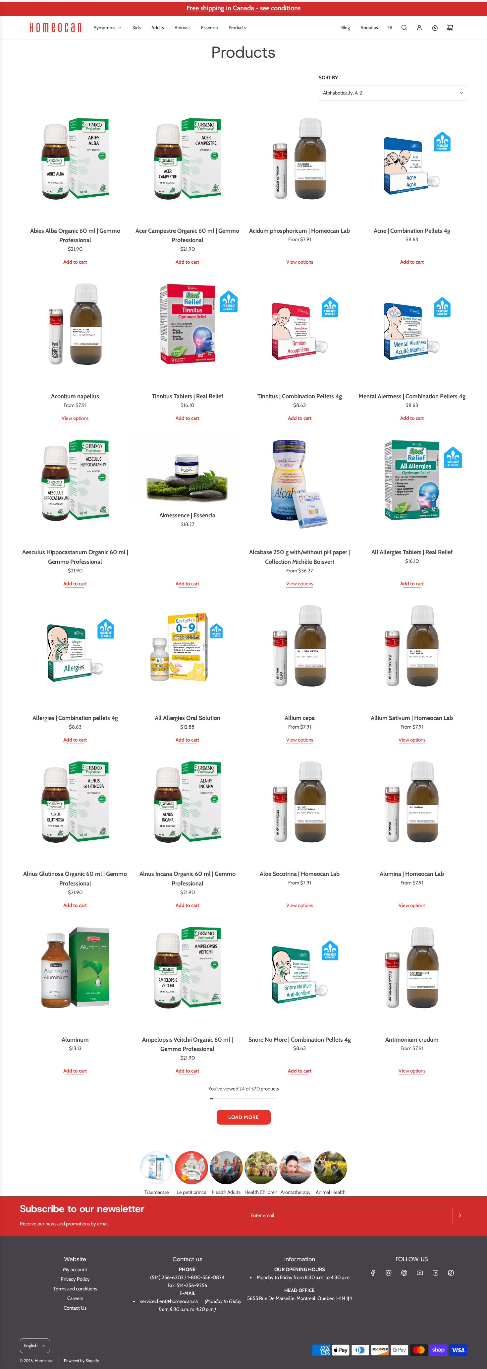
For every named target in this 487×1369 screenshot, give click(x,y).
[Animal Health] (330, 1167)
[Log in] (419, 27)
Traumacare (156, 1192)
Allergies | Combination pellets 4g (75, 718)
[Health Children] (261, 1167)
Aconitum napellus (75, 396)
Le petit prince (191, 1192)
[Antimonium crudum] (411, 974)
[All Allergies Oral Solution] (187, 653)
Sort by (328, 77)
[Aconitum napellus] (75, 331)
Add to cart (75, 262)
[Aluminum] (75, 974)
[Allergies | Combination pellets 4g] (75, 653)
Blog (345, 28)
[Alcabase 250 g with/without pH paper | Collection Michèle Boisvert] (299, 487)
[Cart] (450, 27)
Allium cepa (300, 718)
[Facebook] (373, 1273)
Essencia (209, 28)
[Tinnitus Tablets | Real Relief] (187, 331)
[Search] (404, 27)
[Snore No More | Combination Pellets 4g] (299, 974)
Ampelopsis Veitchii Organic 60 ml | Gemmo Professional (187, 1044)
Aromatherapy (296, 1192)
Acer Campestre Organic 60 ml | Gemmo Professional (187, 235)
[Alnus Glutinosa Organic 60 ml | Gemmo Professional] (75, 809)
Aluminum (75, 1039)
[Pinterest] (404, 1273)
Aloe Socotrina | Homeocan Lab (300, 874)
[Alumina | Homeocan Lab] (411, 809)
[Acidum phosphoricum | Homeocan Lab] (299, 165)
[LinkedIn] (435, 1273)
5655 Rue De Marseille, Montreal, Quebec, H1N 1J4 (299, 1298)
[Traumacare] (156, 1167)
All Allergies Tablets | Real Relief (412, 552)
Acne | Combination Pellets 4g (412, 230)
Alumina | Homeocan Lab (412, 874)
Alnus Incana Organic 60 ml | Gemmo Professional (187, 878)
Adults (157, 28)
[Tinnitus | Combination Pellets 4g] (299, 331)
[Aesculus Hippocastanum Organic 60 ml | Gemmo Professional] (75, 487)
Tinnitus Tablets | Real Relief (187, 396)
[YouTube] (419, 1273)
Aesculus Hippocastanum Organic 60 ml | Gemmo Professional (75, 557)
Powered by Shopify (81, 1360)
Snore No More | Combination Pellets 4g (299, 1039)
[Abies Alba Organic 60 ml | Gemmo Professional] (75, 165)
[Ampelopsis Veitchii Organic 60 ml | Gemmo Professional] (187, 974)
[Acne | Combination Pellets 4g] (411, 165)
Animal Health (331, 1192)
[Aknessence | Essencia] (187, 469)
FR (389, 28)
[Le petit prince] (191, 1167)
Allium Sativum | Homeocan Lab (412, 718)
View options (299, 262)
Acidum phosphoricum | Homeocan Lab (299, 230)
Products (237, 28)
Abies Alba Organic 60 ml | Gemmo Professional (75, 235)
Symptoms (105, 28)
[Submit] (460, 1215)
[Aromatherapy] (295, 1167)
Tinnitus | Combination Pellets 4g (299, 396)
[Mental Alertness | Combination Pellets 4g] (411, 331)
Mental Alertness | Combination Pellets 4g (411, 396)
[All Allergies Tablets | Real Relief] (411, 487)
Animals (182, 28)
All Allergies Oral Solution (187, 718)
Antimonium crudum (412, 1039)
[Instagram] (388, 1273)
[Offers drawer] (434, 27)
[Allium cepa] (299, 653)
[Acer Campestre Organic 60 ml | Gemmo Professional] (187, 165)
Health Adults (226, 1192)
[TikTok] (451, 1273)
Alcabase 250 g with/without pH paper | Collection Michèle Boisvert (299, 557)
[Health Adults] (226, 1167)
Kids (137, 28)
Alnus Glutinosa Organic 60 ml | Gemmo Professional (75, 878)
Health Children (260, 1192)
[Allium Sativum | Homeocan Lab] (411, 653)
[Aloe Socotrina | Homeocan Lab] (299, 809)
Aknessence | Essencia (187, 515)
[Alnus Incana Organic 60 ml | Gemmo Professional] (187, 809)
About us (369, 28)
